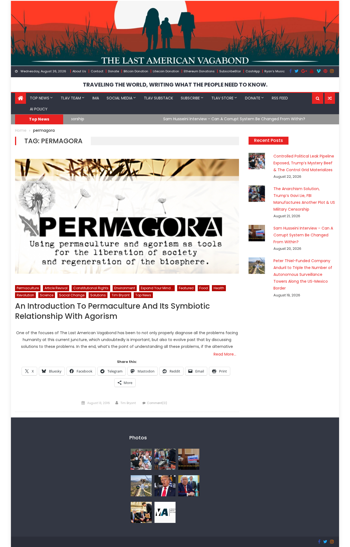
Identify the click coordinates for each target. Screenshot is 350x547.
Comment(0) (157, 403)
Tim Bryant (121, 295)
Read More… (225, 354)
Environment (124, 288)
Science (46, 295)
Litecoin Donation (166, 71)
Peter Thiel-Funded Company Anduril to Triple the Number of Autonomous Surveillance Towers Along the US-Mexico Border (302, 274)
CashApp (253, 71)
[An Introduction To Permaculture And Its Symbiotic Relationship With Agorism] (127, 216)
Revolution (25, 295)
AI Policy (39, 109)
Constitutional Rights (91, 288)
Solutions (98, 295)
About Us (79, 71)
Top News (39, 98)
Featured (186, 288)
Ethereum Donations (199, 71)
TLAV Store (222, 98)
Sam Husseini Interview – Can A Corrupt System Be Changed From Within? (142, 119)
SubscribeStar (230, 71)
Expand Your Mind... (157, 288)
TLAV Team (71, 98)
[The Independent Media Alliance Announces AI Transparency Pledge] (165, 512)
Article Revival (56, 288)
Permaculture (28, 288)
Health (219, 288)
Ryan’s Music (274, 71)
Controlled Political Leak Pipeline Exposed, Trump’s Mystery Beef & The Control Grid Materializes (303, 163)
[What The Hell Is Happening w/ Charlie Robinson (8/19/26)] (165, 485)
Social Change (71, 295)
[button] (317, 98)
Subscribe (190, 98)
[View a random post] (330, 98)
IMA (95, 98)
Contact (97, 71)
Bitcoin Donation (136, 71)
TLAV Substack (158, 98)
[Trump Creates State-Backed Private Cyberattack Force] (141, 512)
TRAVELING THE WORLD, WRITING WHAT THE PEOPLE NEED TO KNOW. (175, 84)
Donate (113, 71)
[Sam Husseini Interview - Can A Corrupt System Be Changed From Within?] (188, 459)
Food (203, 288)
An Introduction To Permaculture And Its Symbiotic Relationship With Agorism (112, 311)
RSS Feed (280, 98)
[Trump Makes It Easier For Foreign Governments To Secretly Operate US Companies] (188, 485)
